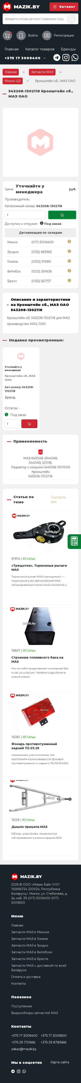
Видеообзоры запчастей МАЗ (34, 1013)
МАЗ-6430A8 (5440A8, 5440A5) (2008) (40, 460)
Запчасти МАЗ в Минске (30, 932)
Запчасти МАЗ (42, 72)
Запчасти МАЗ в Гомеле (29, 939)
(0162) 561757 (41, 281)
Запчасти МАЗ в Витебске (31, 952)
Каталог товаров (39, 49)
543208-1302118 (40, 476)
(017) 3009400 (42, 242)
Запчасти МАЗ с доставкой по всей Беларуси (38, 968)
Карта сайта (60, 1062)
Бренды (68, 49)
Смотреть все (58, 499)
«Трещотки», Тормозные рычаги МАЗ (39, 568)
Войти (33, 35)
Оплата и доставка (25, 977)
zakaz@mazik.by (24, 1049)
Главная (12, 49)
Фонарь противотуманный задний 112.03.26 (34, 746)
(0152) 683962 (41, 252)
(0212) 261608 (41, 271)
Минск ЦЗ (13, 81)
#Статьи (29, 559)
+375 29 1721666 (23, 1042)
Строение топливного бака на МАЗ (37, 660)
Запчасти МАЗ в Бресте (29, 959)
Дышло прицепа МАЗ (29, 827)
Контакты (18, 983)
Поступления (21, 1006)
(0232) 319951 (41, 262)
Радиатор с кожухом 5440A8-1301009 (40, 467)
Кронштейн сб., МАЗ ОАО (20, 377)
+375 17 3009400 (24, 1036)
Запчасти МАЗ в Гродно (29, 945)
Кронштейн (41, 472)
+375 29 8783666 (53, 1042)
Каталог (67, 7)
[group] (40, 142)
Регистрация (64, 35)
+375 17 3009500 (54, 1036)
